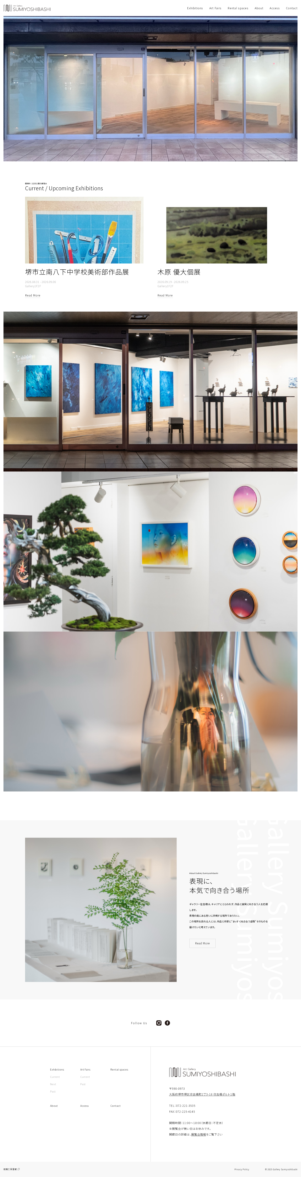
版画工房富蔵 (10, 1169)
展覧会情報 (198, 1134)
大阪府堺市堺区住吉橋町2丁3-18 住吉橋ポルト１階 (202, 1094)
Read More (202, 943)
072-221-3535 (186, 1105)
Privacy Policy (241, 1169)
